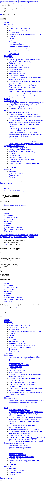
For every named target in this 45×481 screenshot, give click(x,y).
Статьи (7, 99)
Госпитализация (15, 71)
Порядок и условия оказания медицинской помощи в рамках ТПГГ (25, 78)
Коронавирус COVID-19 (18, 73)
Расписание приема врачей (19, 67)
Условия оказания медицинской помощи (24, 132)
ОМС (6, 110)
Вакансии (12, 38)
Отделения (8, 56)
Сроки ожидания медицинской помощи (23, 85)
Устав (11, 40)
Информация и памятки (18, 75)
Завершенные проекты (17, 157)
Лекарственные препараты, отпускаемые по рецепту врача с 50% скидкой (25, 135)
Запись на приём (6, 183)
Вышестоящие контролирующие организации (26, 95)
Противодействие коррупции (20, 50)
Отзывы (12, 177)
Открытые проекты (16, 155)
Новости (12, 36)
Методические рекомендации (20, 150)
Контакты (12, 171)
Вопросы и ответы (16, 175)
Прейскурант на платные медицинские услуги (26, 103)
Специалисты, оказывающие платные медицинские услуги (23, 106)
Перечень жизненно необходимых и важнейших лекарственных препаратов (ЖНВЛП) (27, 141)
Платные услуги (10, 101)
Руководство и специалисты (19, 28)
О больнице (8, 24)
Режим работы (14, 32)
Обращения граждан (16, 173)
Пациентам (8, 58)
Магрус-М (14, 307)
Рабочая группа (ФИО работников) (22, 152)
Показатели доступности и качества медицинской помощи (22, 129)
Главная (7, 22)
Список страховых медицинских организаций (26, 144)
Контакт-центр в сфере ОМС (19, 112)
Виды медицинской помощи (19, 138)
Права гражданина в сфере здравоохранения (25, 91)
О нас (11, 26)
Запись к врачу (14, 63)
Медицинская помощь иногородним (22, 93)
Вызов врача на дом (16, 65)
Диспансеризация (15, 69)
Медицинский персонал (18, 30)
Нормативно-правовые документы (22, 48)
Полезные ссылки (15, 161)
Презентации (14, 167)
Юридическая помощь (17, 97)
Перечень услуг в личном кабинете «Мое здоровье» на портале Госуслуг (24, 61)
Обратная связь (10, 169)
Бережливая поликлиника (14, 146)
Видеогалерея (14, 54)
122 (1, 14)
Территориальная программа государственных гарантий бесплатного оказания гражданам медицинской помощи (26, 116)
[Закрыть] (1, 316)
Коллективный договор (17, 44)
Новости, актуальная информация (21, 159)
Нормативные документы (18, 148)
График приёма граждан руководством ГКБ (25, 34)
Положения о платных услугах (20, 108)
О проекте (12, 153)
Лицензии (12, 42)
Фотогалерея (13, 52)
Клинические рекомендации (19, 46)
